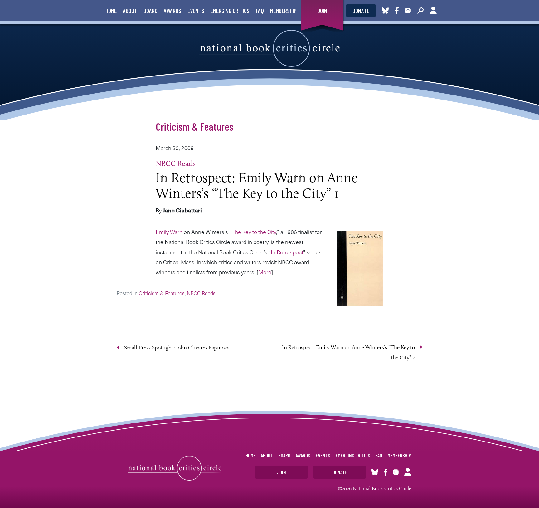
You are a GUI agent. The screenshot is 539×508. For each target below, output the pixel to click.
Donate (360, 10)
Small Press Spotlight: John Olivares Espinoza (177, 347)
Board (150, 10)
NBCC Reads (176, 163)
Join (322, 10)
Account (433, 10)
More (264, 272)
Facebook (398, 10)
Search (420, 10)
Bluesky (385, 10)
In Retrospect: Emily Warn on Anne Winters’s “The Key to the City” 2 (348, 352)
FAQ (260, 10)
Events (195, 10)
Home (111, 10)
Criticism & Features (194, 126)
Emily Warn (169, 231)
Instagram (408, 10)
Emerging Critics (230, 10)
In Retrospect (287, 252)
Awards (172, 10)
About (130, 10)
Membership (283, 10)
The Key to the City (253, 231)
